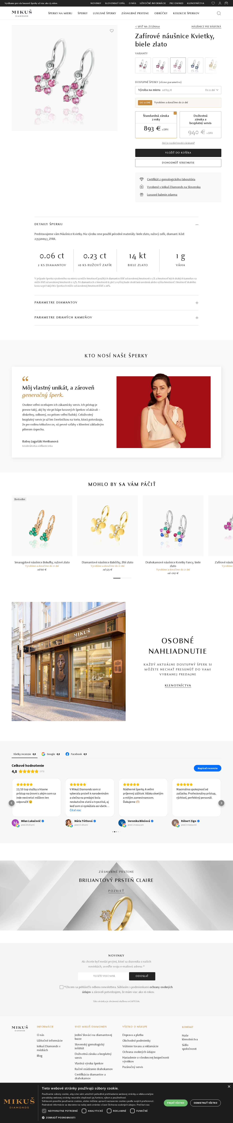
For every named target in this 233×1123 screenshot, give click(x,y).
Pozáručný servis (133, 1067)
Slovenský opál (115, 3)
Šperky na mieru (60, 13)
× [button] (229, 1086)
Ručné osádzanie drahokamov (94, 1069)
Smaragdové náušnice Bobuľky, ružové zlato (42, 562)
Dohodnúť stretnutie (178, 163)
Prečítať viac (143, 1104)
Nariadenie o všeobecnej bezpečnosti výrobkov (146, 1059)
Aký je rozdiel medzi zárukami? (178, 143)
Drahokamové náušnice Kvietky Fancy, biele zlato (173, 564)
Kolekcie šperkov (186, 13)
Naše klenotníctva (190, 1037)
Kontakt (187, 1027)
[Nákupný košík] (226, 3)
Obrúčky (161, 13)
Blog (39, 1056)
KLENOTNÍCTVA (178, 685)
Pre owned (176, 3)
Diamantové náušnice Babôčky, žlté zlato (107, 562)
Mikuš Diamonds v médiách (49, 1048)
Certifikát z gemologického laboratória (171, 179)
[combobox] (178, 90)
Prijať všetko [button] (175, 1102)
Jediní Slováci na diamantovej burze (93, 1037)
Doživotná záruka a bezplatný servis (93, 1056)
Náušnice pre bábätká (206, 27)
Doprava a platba (133, 1035)
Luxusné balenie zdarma (162, 194)
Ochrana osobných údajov (139, 1052)
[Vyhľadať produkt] (219, 13)
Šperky (83, 13)
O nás (132, 3)
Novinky (96, 3)
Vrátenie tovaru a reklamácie (140, 1046)
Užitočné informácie (153, 3)
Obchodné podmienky (137, 1040)
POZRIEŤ (116, 891)
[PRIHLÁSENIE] (220, 3)
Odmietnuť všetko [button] (205, 1102)
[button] (12, 803)
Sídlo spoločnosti (189, 1047)
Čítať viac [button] (75, 810)
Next (213, 65)
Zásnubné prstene (135, 13)
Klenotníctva (195, 3)
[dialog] (116, 1103)
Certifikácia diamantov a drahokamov (90, 1076)
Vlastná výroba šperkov (89, 1063)
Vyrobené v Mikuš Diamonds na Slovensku (174, 187)
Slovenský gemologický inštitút (89, 1046)
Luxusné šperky (104, 13)
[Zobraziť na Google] (15, 822)
